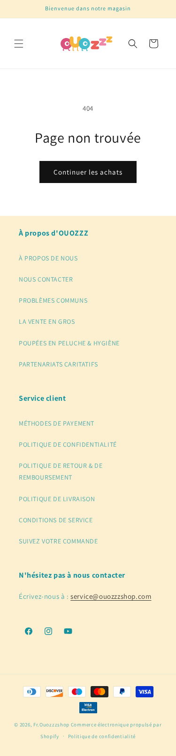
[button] (18, 43)
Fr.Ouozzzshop (51, 724)
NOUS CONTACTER (46, 279)
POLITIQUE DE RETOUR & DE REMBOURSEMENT (60, 471)
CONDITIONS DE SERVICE (56, 520)
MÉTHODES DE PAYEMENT (56, 423)
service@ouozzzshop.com (110, 596)
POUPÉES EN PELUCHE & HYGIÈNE (69, 343)
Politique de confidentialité (102, 736)
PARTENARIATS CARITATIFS (58, 364)
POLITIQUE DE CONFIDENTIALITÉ (68, 444)
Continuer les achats (88, 172)
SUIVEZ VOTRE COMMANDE (58, 541)
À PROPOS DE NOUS (48, 258)
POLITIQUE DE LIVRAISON (57, 499)
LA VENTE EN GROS (47, 321)
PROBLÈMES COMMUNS (53, 300)
